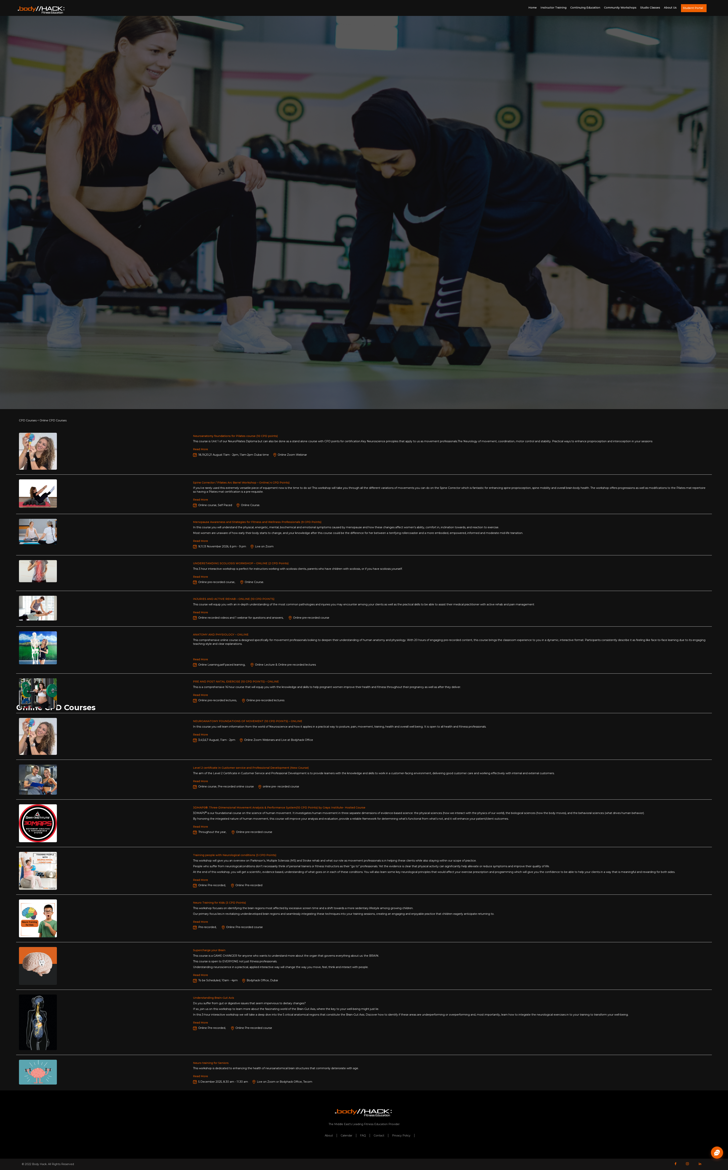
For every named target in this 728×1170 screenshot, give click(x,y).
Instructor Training (553, 7)
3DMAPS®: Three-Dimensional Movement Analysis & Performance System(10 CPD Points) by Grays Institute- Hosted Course (279, 807)
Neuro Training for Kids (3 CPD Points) (219, 902)
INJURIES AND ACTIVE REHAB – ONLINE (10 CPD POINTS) (233, 599)
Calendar (346, 1135)
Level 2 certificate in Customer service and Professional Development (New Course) (251, 767)
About (329, 1135)
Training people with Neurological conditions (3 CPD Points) (234, 855)
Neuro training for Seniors (211, 1063)
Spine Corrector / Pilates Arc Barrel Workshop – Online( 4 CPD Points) (241, 482)
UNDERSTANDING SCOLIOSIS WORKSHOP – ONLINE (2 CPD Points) (241, 563)
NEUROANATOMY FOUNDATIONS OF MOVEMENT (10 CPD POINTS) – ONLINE (247, 721)
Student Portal (693, 8)
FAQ (363, 1135)
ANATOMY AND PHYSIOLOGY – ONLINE (221, 634)
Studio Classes (650, 7)
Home (532, 7)
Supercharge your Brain (209, 950)
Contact (379, 1135)
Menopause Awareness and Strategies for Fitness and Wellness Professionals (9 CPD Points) (257, 522)
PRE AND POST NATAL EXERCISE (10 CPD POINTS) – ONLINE (236, 681)
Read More (200, 449)
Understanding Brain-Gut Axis (213, 997)
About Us (670, 7)
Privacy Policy (401, 1135)
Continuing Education (585, 7)
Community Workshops (620, 7)
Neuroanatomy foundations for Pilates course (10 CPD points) (235, 436)
